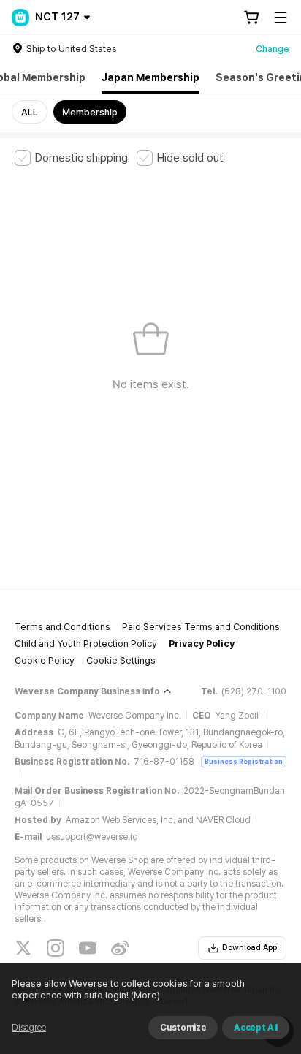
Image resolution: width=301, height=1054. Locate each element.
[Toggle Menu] (280, 17)
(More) (145, 995)
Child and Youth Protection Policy (86, 643)
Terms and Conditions (62, 626)
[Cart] (251, 17)
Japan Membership (150, 77)
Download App (249, 947)
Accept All (256, 1028)
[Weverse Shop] (20, 17)
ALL (29, 112)
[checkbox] (71, 158)
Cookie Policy (45, 660)
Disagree (29, 1028)
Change (272, 48)
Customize (183, 1028)
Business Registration (244, 761)
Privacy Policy (202, 643)
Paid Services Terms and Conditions (201, 626)
